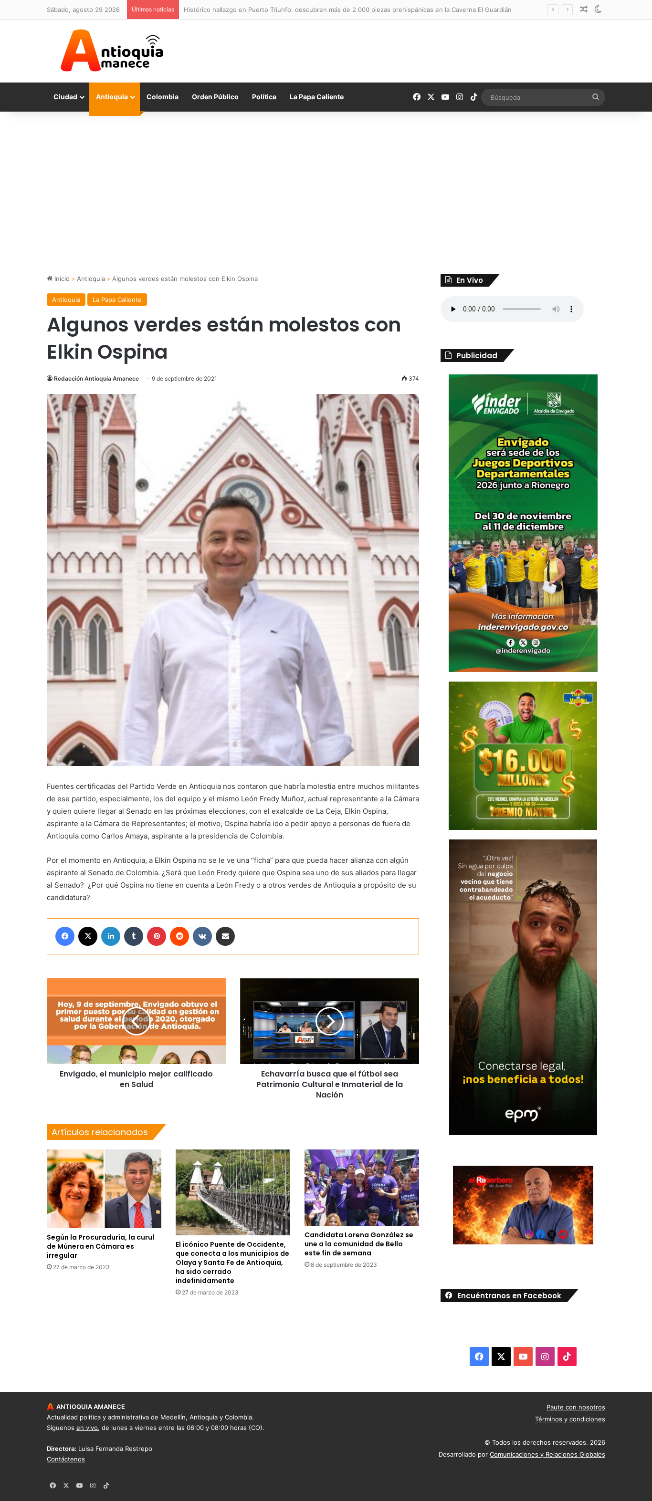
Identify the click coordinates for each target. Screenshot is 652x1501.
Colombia (163, 97)
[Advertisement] (326, 192)
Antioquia (112, 97)
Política (264, 97)
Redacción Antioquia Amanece (96, 378)
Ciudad (65, 97)
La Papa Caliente (317, 97)
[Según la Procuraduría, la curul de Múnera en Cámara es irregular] (104, 1188)
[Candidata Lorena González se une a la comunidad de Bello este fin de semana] (362, 1187)
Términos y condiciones (570, 1419)
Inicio (61, 278)
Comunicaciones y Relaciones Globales (547, 1454)
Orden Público (215, 97)
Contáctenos (66, 1459)
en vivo (87, 1427)
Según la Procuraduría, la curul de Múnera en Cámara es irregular (100, 1246)
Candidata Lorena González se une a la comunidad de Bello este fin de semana (359, 1244)
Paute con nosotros (576, 1407)
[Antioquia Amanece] (112, 50)
